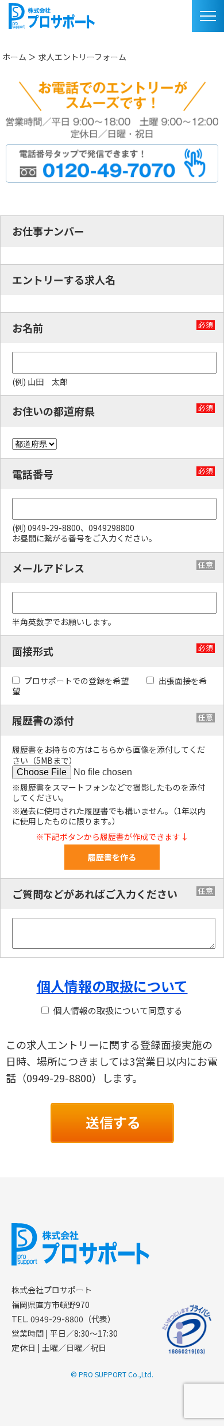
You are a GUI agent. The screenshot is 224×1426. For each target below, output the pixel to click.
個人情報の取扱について (112, 986)
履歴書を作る (112, 857)
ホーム (14, 56)
